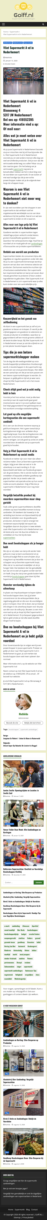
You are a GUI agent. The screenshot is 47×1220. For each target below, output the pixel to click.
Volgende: (20, 744)
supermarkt (18, 169)
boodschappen (18, 576)
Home (10, 1209)
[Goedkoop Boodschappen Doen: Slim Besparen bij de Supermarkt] (23, 1141)
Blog (7, 1034)
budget (23, 934)
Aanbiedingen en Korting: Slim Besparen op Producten (22, 892)
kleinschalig (18, 950)
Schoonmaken (9, 966)
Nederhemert (17, 43)
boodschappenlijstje (11, 934)
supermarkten (9, 537)
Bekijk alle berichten (32, 723)
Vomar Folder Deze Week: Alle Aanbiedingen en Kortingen (22, 831)
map (19, 1217)
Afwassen (26, 926)
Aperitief (35, 926)
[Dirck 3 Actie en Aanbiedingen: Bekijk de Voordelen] (23, 1102)
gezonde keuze (9, 942)
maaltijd (7, 954)
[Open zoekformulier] (43, 24)
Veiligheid (18, 974)
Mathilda (8, 57)
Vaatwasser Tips (30, 970)
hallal (38, 942)
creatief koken (34, 934)
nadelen (22, 958)
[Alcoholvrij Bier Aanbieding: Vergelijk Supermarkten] (23, 1062)
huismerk (21, 946)
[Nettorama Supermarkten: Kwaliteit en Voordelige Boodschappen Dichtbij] (23, 852)
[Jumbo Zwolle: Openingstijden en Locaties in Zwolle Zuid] (23, 773)
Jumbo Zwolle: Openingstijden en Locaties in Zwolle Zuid (21, 792)
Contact (34, 1209)
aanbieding (16, 926)
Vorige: (21, 737)
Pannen (29, 958)
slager (19, 966)
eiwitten (21, 938)
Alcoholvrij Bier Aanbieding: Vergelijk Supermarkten (21, 897)
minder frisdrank (10, 958)
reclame (27, 962)
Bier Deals (21, 930)
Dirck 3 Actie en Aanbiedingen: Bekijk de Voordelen (21, 901)
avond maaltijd (9, 930)
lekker (34, 950)
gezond (37, 938)
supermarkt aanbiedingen (28, 730)
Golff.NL (38, 1214)
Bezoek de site (12, 723)
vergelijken (29, 974)
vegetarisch (8, 974)
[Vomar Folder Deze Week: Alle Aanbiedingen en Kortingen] (23, 813)
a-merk (6, 926)
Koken (27, 950)
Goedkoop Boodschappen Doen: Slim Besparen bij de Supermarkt (23, 1159)
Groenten (30, 942)
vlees (37, 974)
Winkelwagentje (20, 978)
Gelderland (7, 43)
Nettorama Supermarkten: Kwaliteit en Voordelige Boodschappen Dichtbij (23, 870)
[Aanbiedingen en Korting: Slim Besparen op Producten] (23, 1023)
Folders (29, 938)
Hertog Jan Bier (10, 946)
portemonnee (9, 962)
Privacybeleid (27, 1217)
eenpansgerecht (10, 938)
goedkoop (21, 942)
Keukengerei (32, 946)
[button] (3, 24)
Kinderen (7, 950)
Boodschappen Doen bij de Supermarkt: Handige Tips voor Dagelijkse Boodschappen (22, 914)
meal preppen (25, 954)
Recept (19, 962)
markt (15, 954)
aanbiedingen (36, 243)
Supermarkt (28, 43)
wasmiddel (8, 978)
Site (15, 1217)
